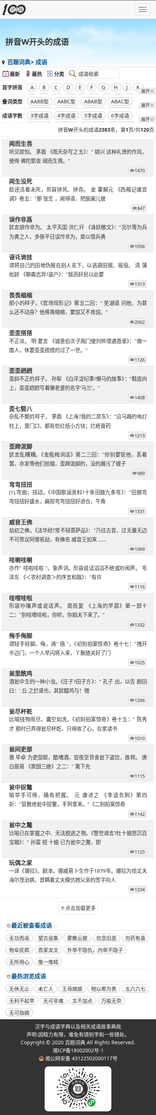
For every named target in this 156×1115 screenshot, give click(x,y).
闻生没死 (20, 181)
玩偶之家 (20, 863)
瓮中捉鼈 (20, 787)
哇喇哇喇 (20, 560)
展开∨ (147, 91)
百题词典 (18, 62)
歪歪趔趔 (20, 371)
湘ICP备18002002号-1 (78, 1050)
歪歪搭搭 (20, 333)
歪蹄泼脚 (20, 446)
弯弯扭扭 (20, 484)
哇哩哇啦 (20, 598)
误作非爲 (20, 219)
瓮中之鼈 (20, 825)
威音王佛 (20, 522)
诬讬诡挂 (20, 257)
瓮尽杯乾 (20, 711)
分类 (59, 73)
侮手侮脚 (20, 636)
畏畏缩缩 (20, 295)
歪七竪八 (20, 409)
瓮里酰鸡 (20, 673)
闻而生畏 (20, 144)
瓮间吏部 (20, 749)
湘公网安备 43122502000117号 (81, 1058)
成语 (41, 62)
